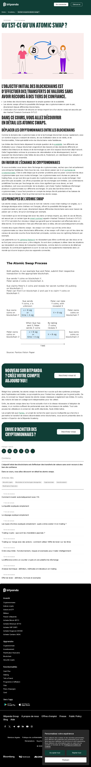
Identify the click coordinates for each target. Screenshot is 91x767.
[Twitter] (9, 726)
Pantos (21, 413)
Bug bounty (41, 741)
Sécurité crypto (9, 660)
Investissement (8, 649)
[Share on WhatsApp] (27, 451)
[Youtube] (27, 726)
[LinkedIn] (23, 726)
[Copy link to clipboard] (33, 451)
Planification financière (11, 653)
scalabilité (58, 144)
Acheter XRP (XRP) (10, 627)
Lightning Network (27, 240)
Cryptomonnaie (9, 646)
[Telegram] (14, 726)
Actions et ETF (8, 610)
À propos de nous (30, 716)
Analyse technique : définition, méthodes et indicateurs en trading (29, 569)
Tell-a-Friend (8, 678)
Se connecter (61, 4)
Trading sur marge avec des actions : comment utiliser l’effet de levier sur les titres (36, 542)
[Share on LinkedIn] (15, 451)
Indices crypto (8, 606)
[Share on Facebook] (4, 451)
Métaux (6, 613)
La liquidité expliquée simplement (15, 506)
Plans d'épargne (9, 689)
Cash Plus (6, 671)
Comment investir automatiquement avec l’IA (20, 497)
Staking (6, 675)
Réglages (65, 760)
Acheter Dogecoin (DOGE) (13, 631)
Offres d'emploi (49, 716)
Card (5, 692)
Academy (11, 12)
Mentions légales (14, 737)
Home (4, 12)
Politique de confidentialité (32, 737)
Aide (13, 719)
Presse (62, 716)
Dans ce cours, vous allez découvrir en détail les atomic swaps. (28, 471)
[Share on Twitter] (21, 451)
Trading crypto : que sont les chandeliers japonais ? (23, 533)
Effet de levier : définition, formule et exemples (21, 578)
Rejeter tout (76, 753)
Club (5, 685)
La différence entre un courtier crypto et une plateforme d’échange (30, 560)
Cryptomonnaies (9, 602)
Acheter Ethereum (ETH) (12, 624)
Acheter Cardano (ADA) (12, 634)
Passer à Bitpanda (10, 617)
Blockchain (7, 656)
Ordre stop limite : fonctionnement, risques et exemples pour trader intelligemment (36, 551)
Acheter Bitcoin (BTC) (11, 620)
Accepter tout (54, 753)
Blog (5, 719)
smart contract (36, 218)
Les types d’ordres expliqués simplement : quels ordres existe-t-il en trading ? (34, 524)
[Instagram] (32, 726)
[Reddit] (18, 726)
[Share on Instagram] (9, 451)
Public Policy (75, 716)
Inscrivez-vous (68, 431)
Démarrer (76, 4)
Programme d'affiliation (11, 682)
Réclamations (30, 741)
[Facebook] (5, 726)
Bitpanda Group (11, 716)
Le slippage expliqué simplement (15, 515)
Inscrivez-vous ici (67, 375)
